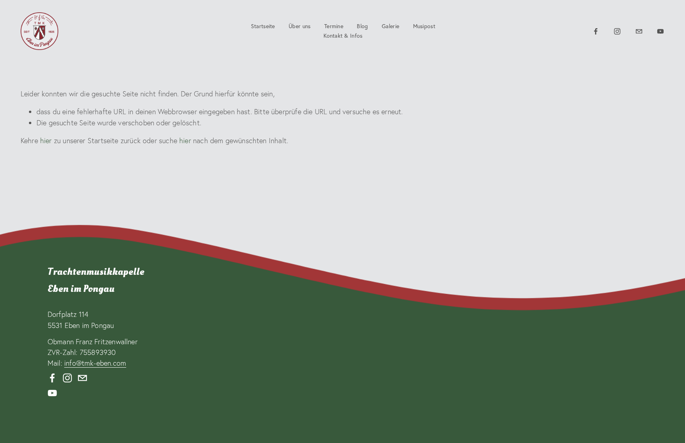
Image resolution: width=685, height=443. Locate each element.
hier (46, 140)
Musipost (424, 26)
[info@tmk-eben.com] (639, 31)
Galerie (390, 26)
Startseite (263, 26)
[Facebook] (596, 31)
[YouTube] (660, 31)
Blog (362, 26)
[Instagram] (617, 31)
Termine (333, 26)
